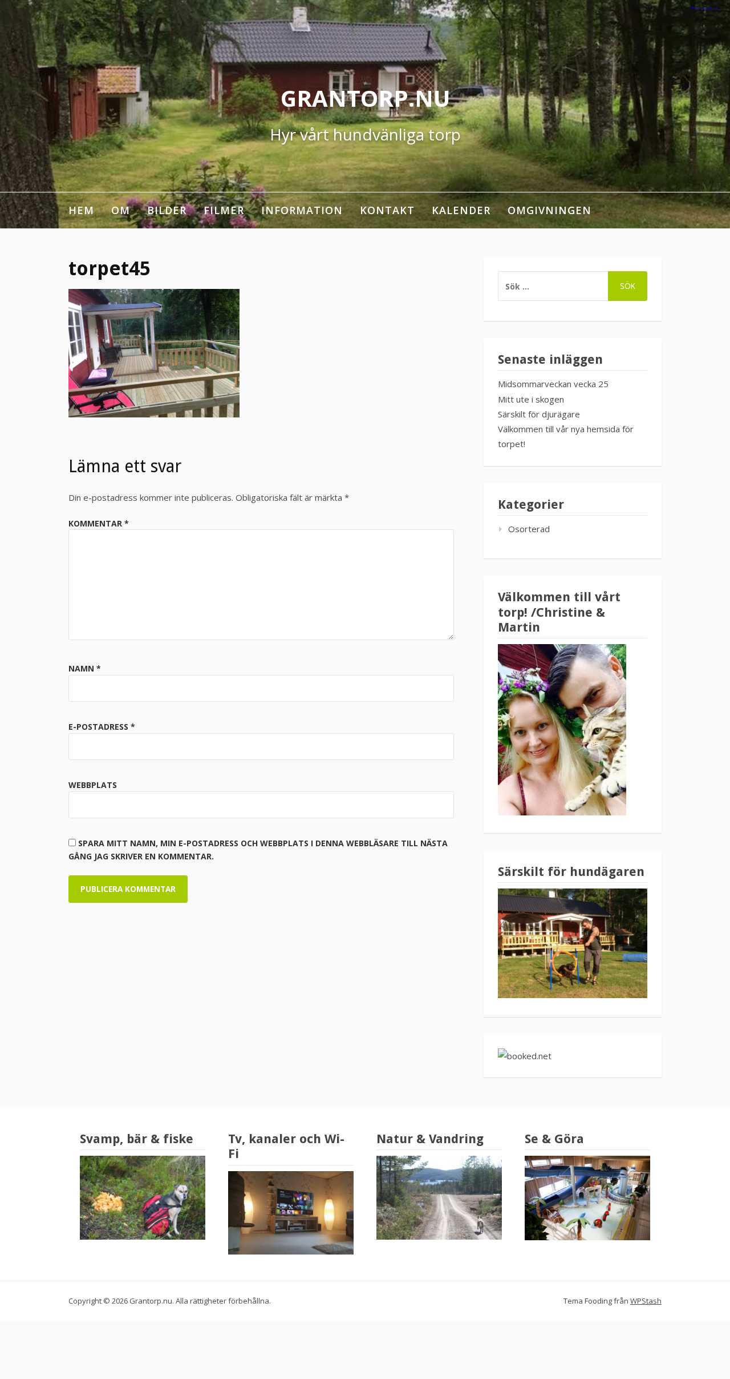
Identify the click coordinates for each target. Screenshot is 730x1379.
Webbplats (92, 784)
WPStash (646, 1301)
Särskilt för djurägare (539, 414)
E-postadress (101, 726)
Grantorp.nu (365, 98)
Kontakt (387, 210)
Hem (81, 210)
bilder (166, 210)
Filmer (224, 210)
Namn (84, 668)
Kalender (461, 210)
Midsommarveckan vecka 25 (553, 383)
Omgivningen (549, 210)
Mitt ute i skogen (531, 399)
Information (302, 210)
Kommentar (98, 523)
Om (120, 210)
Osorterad (529, 528)
